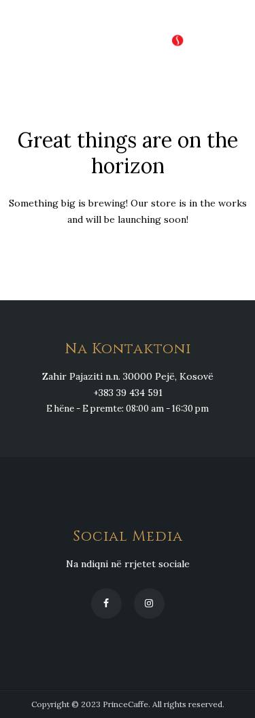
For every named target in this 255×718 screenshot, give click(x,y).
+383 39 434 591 (128, 393)
